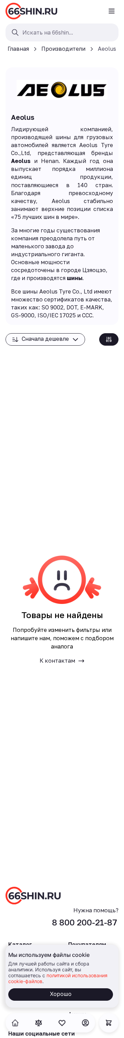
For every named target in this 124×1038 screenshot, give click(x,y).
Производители (63, 48)
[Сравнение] (38, 1023)
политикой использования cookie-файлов (57, 978)
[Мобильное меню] (111, 11)
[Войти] (85, 1023)
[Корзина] (109, 1023)
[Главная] (31, 11)
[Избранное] (62, 1023)
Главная (18, 48)
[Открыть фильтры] (108, 339)
